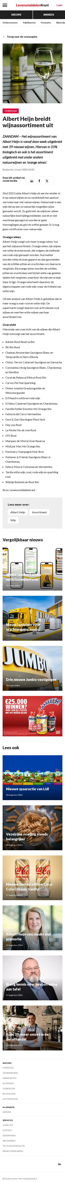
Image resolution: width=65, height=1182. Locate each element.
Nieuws (16, 14)
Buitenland (9, 1093)
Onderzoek (9, 1088)
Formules (46, 22)
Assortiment (39, 512)
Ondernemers (10, 22)
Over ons (8, 1125)
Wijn (13, 520)
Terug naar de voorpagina (22, 36)
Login (59, 5)
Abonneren (9, 1140)
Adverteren (9, 1135)
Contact (7, 1130)
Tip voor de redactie (14, 1146)
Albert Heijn (17, 512)
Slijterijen (8, 1083)
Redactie (8, 169)
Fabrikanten (29, 22)
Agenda (7, 1112)
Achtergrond (10, 1099)
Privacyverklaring (13, 1151)
